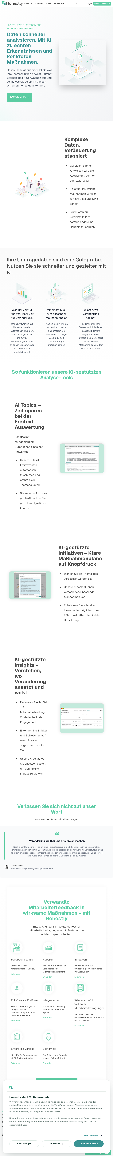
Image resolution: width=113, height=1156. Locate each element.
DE (82, 3)
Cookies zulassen (89, 1143)
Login (89, 3)
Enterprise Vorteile (22, 1049)
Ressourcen (58, 3)
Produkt (27, 3)
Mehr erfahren (91, 1135)
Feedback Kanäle (22, 959)
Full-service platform (24, 1000)
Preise (48, 3)
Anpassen (55, 1143)
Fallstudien (39, 3)
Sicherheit (49, 1049)
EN (76, 3)
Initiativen (80, 959)
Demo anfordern (101, 3)
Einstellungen (24, 1143)
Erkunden (15, 974)
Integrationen (51, 1000)
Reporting (49, 959)
